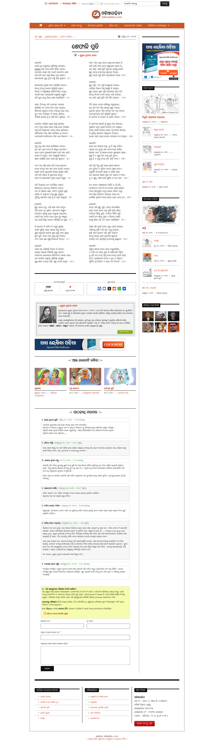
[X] (109, 289)
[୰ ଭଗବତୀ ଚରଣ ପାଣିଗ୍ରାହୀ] (173, 316)
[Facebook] (99, 289)
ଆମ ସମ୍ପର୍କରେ (95, 713)
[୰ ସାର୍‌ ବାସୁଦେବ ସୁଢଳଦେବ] (160, 327)
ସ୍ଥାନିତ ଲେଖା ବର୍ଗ (56, 25)
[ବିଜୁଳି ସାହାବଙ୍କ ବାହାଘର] (160, 103)
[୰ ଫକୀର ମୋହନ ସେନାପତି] (148, 327)
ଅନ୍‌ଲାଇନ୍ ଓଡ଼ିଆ (69, 4)
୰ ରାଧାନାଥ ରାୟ (122, 393)
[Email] (104, 289)
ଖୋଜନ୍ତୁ (164, 3)
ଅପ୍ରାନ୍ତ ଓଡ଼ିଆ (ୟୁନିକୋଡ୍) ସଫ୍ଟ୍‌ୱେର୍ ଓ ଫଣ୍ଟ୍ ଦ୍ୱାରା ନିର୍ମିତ (107, 739)
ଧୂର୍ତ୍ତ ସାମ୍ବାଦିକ (159, 164)
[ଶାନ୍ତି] (160, 215)
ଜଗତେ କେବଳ (45, 697)
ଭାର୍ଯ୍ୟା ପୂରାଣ (44, 713)
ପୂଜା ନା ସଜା (147, 182)
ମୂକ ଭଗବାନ (74, 388)
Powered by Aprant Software (112, 3)
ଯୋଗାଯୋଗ (53, 4)
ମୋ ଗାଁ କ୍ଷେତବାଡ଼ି (161, 270)
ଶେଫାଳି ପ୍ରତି (44, 707)
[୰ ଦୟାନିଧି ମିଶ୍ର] (173, 327)
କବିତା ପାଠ (113, 25)
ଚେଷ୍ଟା (156, 240)
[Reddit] (114, 289)
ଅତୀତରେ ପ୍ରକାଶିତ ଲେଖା (99, 707)
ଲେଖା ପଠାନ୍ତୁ (76, 25)
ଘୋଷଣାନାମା (95, 718)
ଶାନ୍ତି (144, 228)
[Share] (124, 289)
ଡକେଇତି (157, 147)
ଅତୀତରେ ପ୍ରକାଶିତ (95, 25)
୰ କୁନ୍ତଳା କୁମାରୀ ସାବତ (87, 55)
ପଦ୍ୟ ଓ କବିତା (66, 37)
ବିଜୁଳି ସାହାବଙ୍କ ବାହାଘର (153, 117)
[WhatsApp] (119, 289)
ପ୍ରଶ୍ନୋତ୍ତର (94, 702)
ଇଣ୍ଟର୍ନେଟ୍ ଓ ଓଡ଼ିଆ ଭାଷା (99, 697)
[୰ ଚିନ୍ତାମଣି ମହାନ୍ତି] (148, 316)
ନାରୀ (156, 255)
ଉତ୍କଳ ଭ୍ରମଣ (159, 129)
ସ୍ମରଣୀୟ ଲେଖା (51, 37)
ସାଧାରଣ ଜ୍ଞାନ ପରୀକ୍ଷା (133, 25)
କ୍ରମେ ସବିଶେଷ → (125, 331)
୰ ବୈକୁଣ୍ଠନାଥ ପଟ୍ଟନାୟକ (90, 393)
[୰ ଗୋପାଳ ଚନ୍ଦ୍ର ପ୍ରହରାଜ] (160, 316)
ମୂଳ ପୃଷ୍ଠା (38, 37)
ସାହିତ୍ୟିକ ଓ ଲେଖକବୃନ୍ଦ (158, 25)
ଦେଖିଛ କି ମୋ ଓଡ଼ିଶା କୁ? (49, 702)
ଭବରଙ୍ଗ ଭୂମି (109, 388)
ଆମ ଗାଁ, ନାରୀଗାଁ (149, 288)
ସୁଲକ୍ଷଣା (38, 388)
